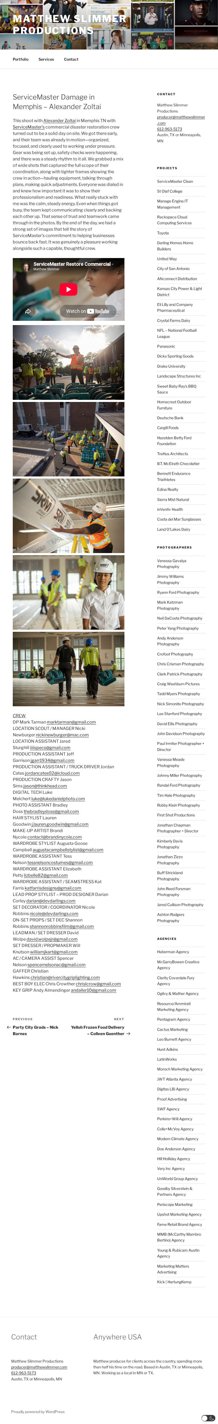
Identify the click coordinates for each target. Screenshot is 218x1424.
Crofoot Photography (175, 654)
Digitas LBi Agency (173, 1089)
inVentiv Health (170, 509)
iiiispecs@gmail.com (50, 747)
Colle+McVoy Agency (175, 1129)
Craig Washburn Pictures (178, 684)
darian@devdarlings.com (51, 900)
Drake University (171, 366)
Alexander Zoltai (59, 120)
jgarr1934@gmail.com (52, 760)
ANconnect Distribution (177, 278)
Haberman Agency (173, 951)
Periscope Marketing (174, 1204)
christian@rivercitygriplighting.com (65, 977)
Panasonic (166, 346)
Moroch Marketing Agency (180, 1069)
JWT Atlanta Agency (174, 1079)
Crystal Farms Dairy (173, 320)
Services (46, 59)
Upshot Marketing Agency (179, 1214)
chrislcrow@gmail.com (98, 983)
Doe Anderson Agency (176, 1149)
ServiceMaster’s (29, 127)
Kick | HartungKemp (174, 1282)
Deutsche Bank (170, 418)
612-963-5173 (169, 129)
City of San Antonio (173, 268)
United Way (167, 258)
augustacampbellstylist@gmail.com (68, 849)
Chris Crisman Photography (180, 664)
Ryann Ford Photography (178, 592)
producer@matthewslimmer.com (39, 1367)
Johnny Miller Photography (179, 775)
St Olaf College (169, 191)
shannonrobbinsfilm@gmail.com (62, 926)
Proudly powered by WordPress (38, 1411)
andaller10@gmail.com (93, 990)
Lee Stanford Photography (179, 713)
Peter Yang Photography (178, 628)
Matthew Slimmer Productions (70, 24)
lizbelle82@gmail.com (46, 875)
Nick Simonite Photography (180, 703)
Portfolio (20, 59)
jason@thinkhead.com (45, 785)
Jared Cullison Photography (180, 904)
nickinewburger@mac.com (62, 734)
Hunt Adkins (167, 1049)
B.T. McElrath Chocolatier (178, 463)
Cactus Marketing (172, 1029)
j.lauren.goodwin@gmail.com (60, 824)
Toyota (163, 233)
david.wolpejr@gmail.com (52, 939)
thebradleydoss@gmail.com (51, 811)
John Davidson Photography (181, 733)
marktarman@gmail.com (71, 722)
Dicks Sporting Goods (175, 356)
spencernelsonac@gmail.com (56, 964)
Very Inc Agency (171, 1168)
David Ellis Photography (177, 723)
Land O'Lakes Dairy (173, 529)
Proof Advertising (172, 1099)
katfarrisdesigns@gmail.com (53, 888)
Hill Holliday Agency (173, 1158)
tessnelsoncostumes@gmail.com (60, 862)
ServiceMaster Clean (175, 181)
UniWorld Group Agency (177, 1178)
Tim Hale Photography (176, 795)
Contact (71, 59)
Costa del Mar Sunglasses (179, 519)
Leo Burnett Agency (174, 1039)
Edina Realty (167, 489)
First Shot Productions (176, 815)
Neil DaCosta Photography (179, 618)
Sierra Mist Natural (173, 499)
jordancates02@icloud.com (52, 773)
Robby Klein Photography (178, 805)
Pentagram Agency (173, 1019)
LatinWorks (167, 1059)
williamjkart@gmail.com (54, 951)
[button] (209, 1418)
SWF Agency (168, 1109)
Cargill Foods (168, 427)
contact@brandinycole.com (54, 837)
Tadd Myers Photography (178, 693)
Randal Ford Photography (178, 785)
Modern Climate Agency (177, 1138)
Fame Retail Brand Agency (179, 1224)
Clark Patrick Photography (179, 674)
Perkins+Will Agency (174, 1118)
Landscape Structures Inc (179, 376)
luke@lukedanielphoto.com (58, 798)
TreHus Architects (172, 453)
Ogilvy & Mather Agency (178, 993)
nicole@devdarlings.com (54, 913)
